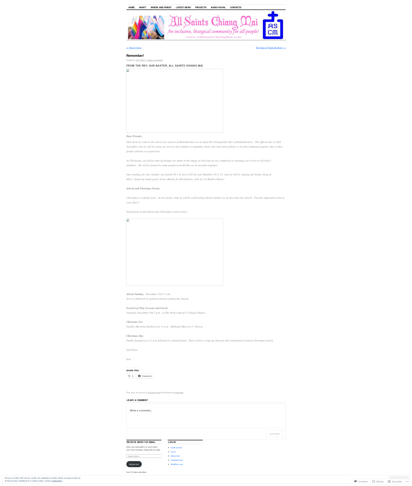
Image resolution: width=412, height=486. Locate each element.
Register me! (134, 464)
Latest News (183, 7)
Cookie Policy (57, 480)
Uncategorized (154, 392)
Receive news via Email (141, 442)
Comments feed (177, 460)
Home (131, 7)
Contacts (235, 7)
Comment (274, 433)
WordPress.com (177, 464)
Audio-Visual (218, 7)
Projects (200, 7)
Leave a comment (155, 60)
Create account (176, 447)
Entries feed (175, 455)
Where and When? (161, 7)
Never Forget (133, 47)
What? (142, 7)
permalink (178, 392)
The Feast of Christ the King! (271, 47)
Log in (173, 451)
